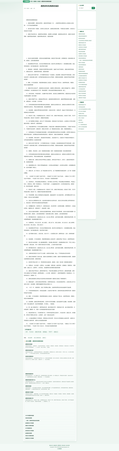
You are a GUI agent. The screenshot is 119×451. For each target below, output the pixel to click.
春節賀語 (80, 120)
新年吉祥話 (81, 122)
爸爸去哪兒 (30, 337)
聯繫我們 (59, 445)
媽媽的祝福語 (81, 69)
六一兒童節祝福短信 (83, 124)
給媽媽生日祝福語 (82, 53)
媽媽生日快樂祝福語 (29, 425)
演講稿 (34, 1)
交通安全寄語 (81, 113)
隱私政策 (63, 445)
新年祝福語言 (81, 128)
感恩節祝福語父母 (82, 42)
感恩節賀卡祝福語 (82, 97)
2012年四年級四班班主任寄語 (85, 109)
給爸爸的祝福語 (82, 38)
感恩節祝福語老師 (82, 86)
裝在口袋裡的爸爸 (37, 337)
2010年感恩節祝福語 (29, 415)
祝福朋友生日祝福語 (29, 438)
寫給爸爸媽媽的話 (82, 64)
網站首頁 (51, 445)
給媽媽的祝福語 (28, 433)
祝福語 (38, 1)
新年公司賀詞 (81, 117)
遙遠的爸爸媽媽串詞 (83, 36)
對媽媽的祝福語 (82, 71)
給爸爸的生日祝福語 (29, 430)
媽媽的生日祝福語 (82, 44)
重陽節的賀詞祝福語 (83, 115)
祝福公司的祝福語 (82, 93)
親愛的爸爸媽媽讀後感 (83, 73)
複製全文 (56, 331)
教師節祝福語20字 (82, 104)
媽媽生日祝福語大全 (83, 77)
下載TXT (50, 331)
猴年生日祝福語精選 (83, 126)
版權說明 (55, 445)
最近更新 (68, 445)
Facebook (31, 331)
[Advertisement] (49, 14)
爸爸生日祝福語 (82, 62)
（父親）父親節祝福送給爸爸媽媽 (32, 420)
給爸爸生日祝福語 (82, 95)
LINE (27, 331)
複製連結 (45, 331)
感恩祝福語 (81, 66)
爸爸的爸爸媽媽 (28, 418)
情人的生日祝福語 (82, 111)
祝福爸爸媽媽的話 (82, 58)
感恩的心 (44, 337)
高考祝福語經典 (82, 106)
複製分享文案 (38, 331)
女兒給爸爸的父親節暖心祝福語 (85, 40)
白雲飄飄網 (59, 448)
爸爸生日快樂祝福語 (29, 435)
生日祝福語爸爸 (28, 428)
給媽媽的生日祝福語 (29, 423)
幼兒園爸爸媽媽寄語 (83, 75)
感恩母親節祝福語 (82, 49)
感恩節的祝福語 (82, 33)
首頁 (31, 1)
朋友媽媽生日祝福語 (83, 55)
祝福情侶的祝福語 (82, 91)
